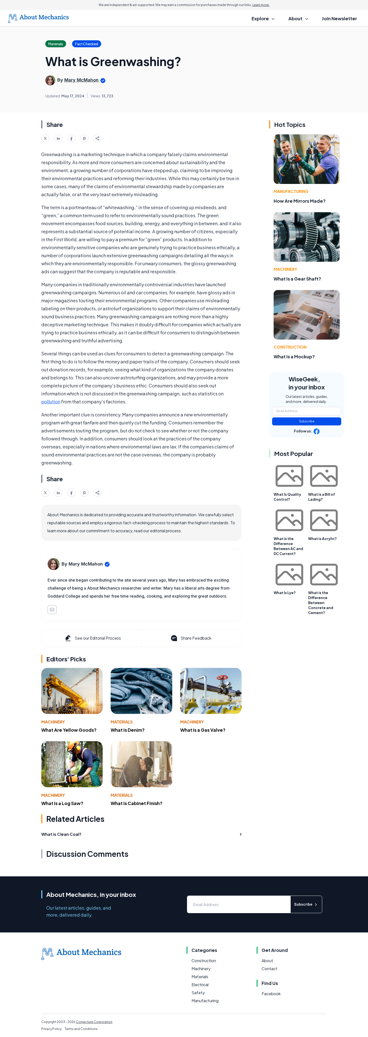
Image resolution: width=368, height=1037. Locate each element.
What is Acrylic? (322, 538)
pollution (50, 401)
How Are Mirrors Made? (300, 201)
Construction (290, 347)
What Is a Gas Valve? (203, 730)
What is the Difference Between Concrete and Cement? (320, 602)
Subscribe (306, 421)
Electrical (200, 984)
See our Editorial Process (98, 638)
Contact (269, 968)
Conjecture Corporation (94, 1022)
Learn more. (261, 5)
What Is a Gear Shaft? (297, 279)
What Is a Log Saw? (62, 803)
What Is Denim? (128, 730)
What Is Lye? (285, 592)
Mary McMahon (81, 80)
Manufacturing (291, 191)
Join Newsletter (339, 18)
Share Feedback (195, 638)
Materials (122, 721)
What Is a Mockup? (294, 356)
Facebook (271, 993)
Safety (198, 992)
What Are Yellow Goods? (69, 730)
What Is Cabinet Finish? (136, 803)
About (267, 960)
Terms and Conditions (81, 1029)
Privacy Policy (51, 1029)
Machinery (53, 721)
